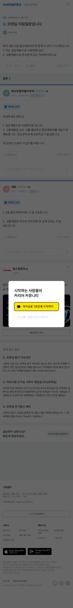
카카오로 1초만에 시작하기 (38, 306)
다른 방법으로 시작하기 (34, 317)
